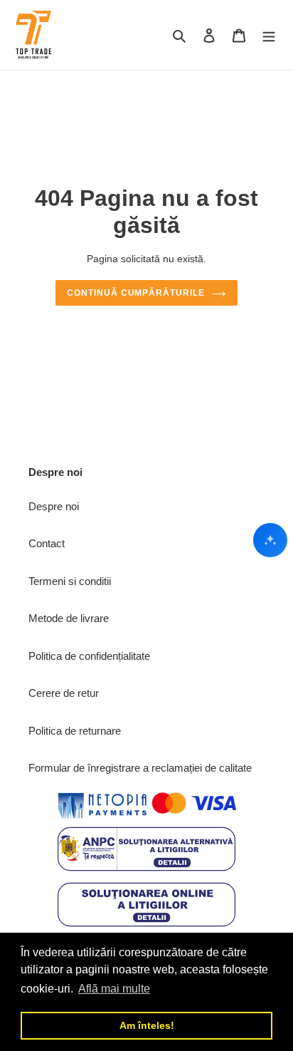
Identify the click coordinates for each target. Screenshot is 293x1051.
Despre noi (53, 506)
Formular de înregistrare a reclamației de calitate (140, 768)
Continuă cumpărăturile (136, 293)
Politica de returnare (74, 731)
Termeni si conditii (69, 581)
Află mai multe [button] (114, 989)
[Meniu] (269, 35)
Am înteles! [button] (146, 1025)
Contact (46, 543)
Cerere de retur (63, 693)
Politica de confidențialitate (89, 656)
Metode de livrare (68, 618)
